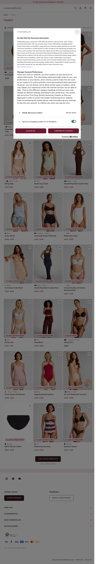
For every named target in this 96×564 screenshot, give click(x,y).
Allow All (31, 131)
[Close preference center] (77, 32)
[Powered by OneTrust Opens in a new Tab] (71, 136)
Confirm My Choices (63, 131)
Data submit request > (25, 67)
